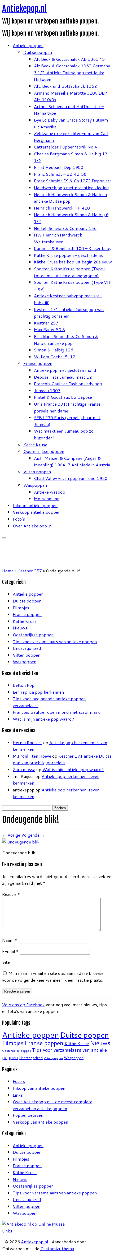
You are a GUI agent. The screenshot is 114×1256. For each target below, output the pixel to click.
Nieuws (20, 628)
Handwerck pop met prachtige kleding (71, 187)
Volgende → (33, 835)
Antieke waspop (49, 492)
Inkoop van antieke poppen (39, 1088)
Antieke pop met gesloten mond (65, 370)
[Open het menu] (4, 538)
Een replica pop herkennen (38, 692)
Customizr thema (57, 1248)
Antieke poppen (28, 45)
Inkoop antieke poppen (35, 505)
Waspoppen (35, 485)
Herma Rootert (27, 742)
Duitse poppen (37, 52)
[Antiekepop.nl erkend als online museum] (33, 1224)
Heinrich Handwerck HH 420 (62, 208)
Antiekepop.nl (24, 8)
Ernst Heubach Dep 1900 (58, 167)
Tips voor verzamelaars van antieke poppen (55, 641)
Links (18, 1095)
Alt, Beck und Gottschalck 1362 (65, 86)
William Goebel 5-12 (54, 357)
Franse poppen (37, 363)
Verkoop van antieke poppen (40, 1122)
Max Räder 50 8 (49, 329)
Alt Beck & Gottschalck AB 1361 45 (69, 59)
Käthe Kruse (35, 445)
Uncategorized (27, 648)
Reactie (11, 894)
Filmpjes (21, 608)
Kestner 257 (46, 323)
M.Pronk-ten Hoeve (32, 756)
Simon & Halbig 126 (53, 350)
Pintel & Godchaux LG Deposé (63, 397)
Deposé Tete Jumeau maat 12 (63, 377)
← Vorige (11, 835)
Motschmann (46, 498)
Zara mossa (24, 769)
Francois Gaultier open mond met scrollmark (56, 712)
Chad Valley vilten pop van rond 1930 (70, 478)
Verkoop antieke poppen (36, 512)
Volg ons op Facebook (23, 1005)
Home (8, 571)
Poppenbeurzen (28, 1115)
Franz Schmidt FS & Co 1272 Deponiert (72, 181)
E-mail (10, 951)
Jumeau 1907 (47, 390)
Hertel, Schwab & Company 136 (65, 228)
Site (6, 962)
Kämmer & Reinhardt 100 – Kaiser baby (72, 248)
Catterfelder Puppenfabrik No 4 (65, 147)
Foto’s (19, 519)
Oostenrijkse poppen (43, 451)
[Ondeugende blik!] (21, 842)
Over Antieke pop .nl (33, 526)
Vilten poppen (37, 472)
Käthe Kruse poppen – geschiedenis (68, 255)
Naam (9, 940)
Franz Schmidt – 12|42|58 (60, 174)
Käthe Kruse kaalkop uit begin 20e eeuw (73, 262)
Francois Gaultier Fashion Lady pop (68, 384)
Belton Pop (23, 685)
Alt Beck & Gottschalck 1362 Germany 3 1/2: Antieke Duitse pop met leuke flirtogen (72, 72)
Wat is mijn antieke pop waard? (43, 719)
